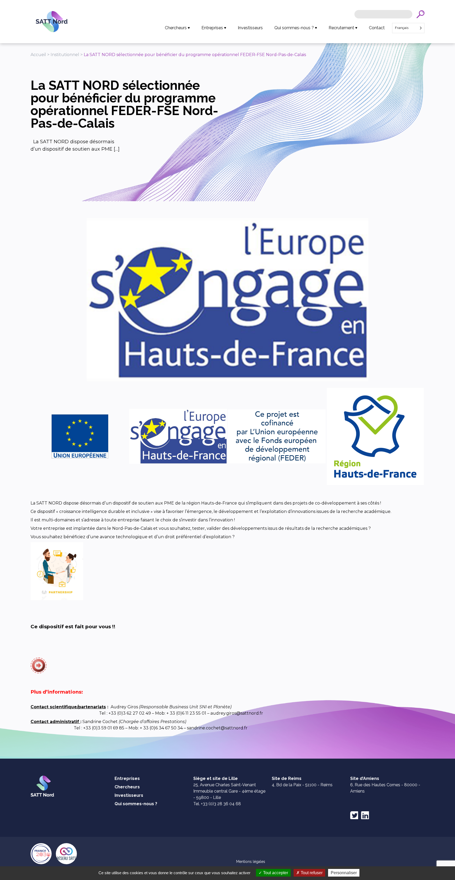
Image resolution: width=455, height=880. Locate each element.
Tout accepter (275, 873)
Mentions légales (250, 861)
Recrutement (341, 27)
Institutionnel (65, 54)
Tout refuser (311, 873)
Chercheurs (176, 27)
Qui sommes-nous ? (294, 27)
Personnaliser (344, 873)
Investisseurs (250, 27)
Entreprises (212, 27)
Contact (377, 27)
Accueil (38, 54)
